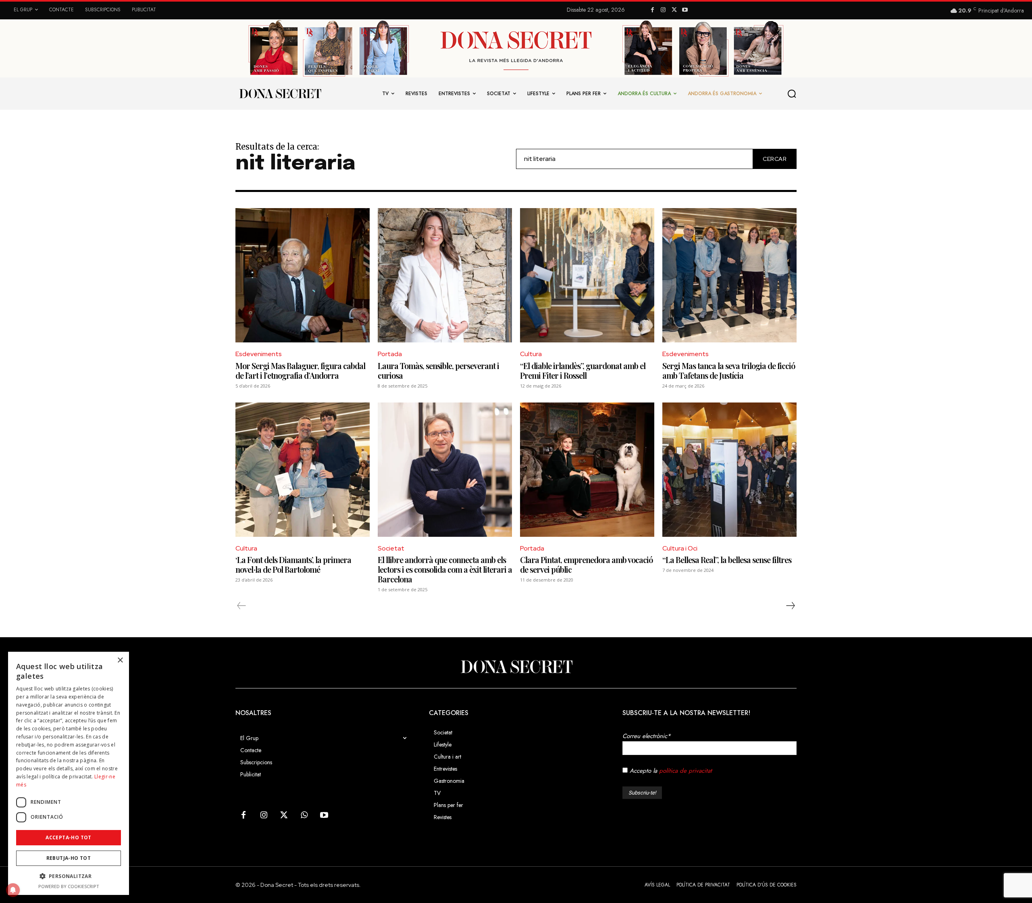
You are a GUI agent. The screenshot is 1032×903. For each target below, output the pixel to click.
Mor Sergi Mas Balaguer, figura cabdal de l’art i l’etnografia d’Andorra (300, 370)
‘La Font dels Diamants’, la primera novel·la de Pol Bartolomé (293, 564)
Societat (391, 548)
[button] (792, 93)
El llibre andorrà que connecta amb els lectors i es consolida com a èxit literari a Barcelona (445, 569)
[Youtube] (684, 10)
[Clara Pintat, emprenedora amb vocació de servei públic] (587, 469)
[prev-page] (241, 606)
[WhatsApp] (304, 815)
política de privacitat (685, 770)
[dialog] (68, 773)
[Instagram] (663, 10)
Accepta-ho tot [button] (69, 837)
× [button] (120, 660)
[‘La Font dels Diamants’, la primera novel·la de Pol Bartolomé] (302, 469)
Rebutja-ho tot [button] (68, 858)
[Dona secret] (279, 93)
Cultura (531, 354)
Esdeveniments (258, 354)
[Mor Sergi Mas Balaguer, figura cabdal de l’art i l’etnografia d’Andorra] (302, 275)
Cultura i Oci (679, 548)
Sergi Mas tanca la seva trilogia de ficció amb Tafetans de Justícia (728, 370)
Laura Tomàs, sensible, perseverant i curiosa (438, 370)
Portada (390, 354)
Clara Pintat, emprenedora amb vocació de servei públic (586, 564)
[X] (674, 10)
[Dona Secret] (516, 666)
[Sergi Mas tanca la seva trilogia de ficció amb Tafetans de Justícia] (729, 275)
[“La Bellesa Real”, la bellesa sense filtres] (729, 469)
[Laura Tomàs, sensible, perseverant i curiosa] (445, 275)
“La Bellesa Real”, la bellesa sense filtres (726, 559)
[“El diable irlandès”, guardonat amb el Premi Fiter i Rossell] (587, 275)
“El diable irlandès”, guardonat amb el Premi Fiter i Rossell (582, 370)
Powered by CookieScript (68, 886)
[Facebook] (652, 10)
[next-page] (790, 606)
